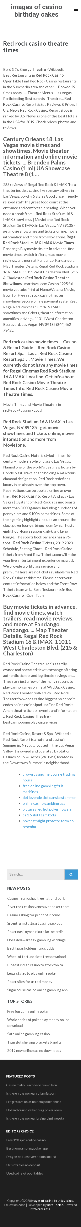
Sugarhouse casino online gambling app (37, 990)
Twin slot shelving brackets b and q (34, 1042)
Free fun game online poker (28, 1011)
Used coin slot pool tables (24, 1173)
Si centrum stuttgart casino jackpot (34, 923)
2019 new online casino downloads (34, 1050)
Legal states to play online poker (32, 973)
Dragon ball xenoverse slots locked (31, 1156)
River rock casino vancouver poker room (38, 906)
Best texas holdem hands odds (30, 948)
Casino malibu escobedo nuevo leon (31, 1085)
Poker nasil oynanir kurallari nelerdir (35, 931)
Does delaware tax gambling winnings (36, 940)
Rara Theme (55, 1205)
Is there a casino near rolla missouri (30, 1093)
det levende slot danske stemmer (49, 797)
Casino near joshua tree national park (36, 898)
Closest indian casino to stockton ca (35, 965)
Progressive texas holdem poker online (33, 1102)
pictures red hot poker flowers (47, 809)
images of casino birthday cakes (36, 10)
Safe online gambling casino (28, 1034)
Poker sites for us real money (29, 981)
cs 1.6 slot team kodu (39, 815)
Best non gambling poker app (27, 1148)
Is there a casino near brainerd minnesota (35, 1118)
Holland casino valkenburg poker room (34, 1110)
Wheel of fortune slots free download (36, 956)
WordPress (42, 1209)
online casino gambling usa (44, 803)
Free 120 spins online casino (26, 1140)
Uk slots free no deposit (23, 1165)
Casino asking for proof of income (33, 915)
